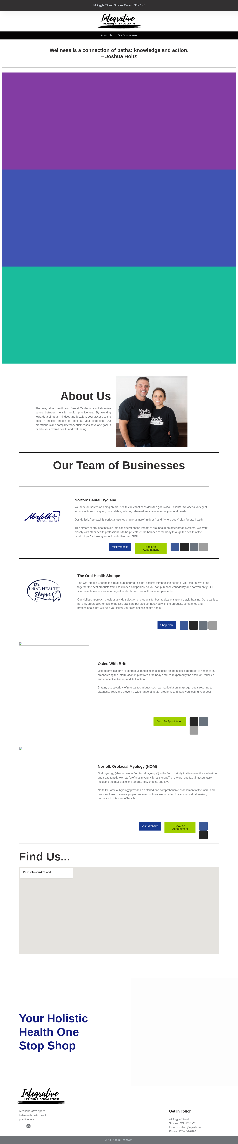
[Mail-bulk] (194, 547)
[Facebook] (175, 547)
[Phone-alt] (203, 547)
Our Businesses (127, 35)
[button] (119, 366)
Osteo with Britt (112, 664)
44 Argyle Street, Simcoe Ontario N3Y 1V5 (119, 5)
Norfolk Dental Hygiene (95, 500)
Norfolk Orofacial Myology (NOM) (127, 766)
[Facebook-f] (21, 1126)
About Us (106, 35)
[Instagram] (184, 547)
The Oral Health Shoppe (98, 576)
